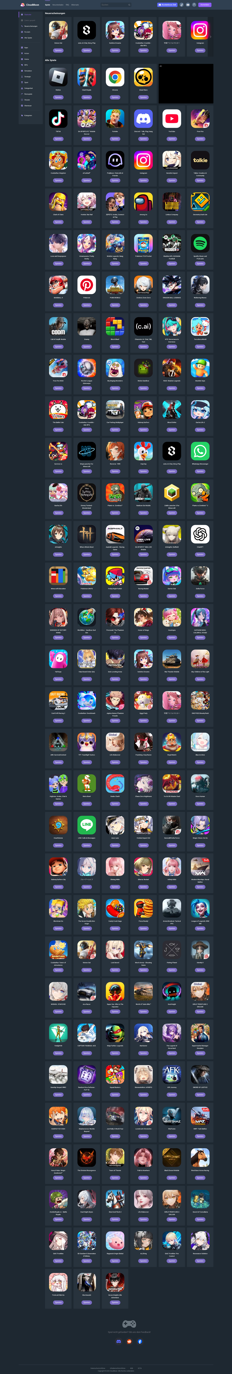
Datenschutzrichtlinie (98, 1368)
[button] (58, 36)
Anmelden (204, 5)
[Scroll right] (211, 36)
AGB (131, 1368)
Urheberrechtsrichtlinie (117, 1368)
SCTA (139, 1368)
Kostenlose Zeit (169, 5)
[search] (129, 5)
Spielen (58, 50)
